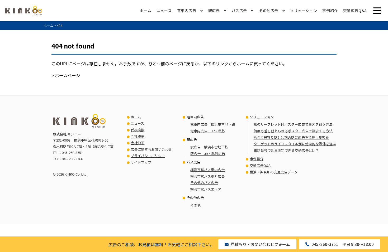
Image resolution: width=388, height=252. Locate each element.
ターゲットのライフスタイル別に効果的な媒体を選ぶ (295, 143)
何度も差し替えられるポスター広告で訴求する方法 (293, 130)
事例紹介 (330, 10)
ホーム (145, 10)
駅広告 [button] (214, 10)
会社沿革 (137, 142)
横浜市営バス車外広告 (207, 176)
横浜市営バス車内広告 (207, 169)
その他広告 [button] (268, 10)
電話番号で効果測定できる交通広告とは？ (286, 150)
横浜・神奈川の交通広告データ (274, 172)
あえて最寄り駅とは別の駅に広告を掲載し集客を (291, 137)
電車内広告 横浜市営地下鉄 (212, 124)
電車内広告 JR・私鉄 (207, 130)
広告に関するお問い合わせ (151, 149)
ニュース (164, 10)
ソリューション (303, 10)
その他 (195, 205)
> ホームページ (65, 75)
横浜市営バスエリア (205, 189)
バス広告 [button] (239, 10)
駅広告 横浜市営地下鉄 (209, 146)
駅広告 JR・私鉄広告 (207, 153)
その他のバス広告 (204, 182)
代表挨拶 (137, 129)
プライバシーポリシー (148, 155)
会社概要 (137, 136)
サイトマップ (141, 162)
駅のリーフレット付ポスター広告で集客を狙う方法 (293, 124)
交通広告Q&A (355, 10)
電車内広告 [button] (186, 10)
